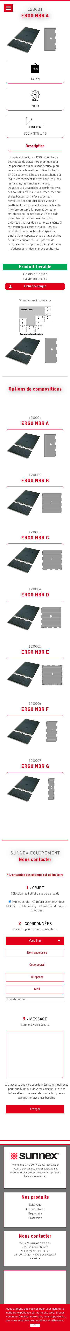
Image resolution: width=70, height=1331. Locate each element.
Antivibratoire (35, 1209)
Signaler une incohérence (35, 300)
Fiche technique (35, 286)
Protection (35, 1218)
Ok (35, 1325)
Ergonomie (35, 1213)
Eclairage (35, 1204)
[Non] (65, 1317)
